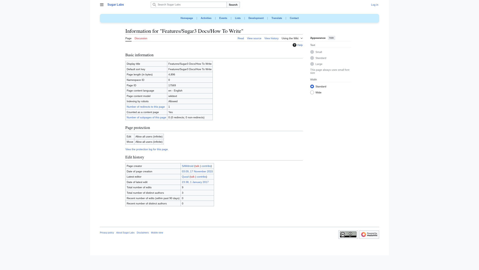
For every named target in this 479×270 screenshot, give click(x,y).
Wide (318, 92)
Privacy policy (107, 232)
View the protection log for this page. (147, 149)
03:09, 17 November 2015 (197, 171)
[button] (102, 5)
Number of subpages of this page (146, 117)
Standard (320, 58)
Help (300, 45)
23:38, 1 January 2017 (195, 182)
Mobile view (157, 232)
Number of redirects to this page (146, 106)
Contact (294, 18)
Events (223, 18)
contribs (206, 165)
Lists (238, 18)
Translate (276, 18)
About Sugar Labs (125, 232)
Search (233, 4)
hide (331, 38)
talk (197, 165)
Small (318, 52)
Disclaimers (143, 232)
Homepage (187, 18)
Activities (206, 18)
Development (256, 18)
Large (318, 64)
